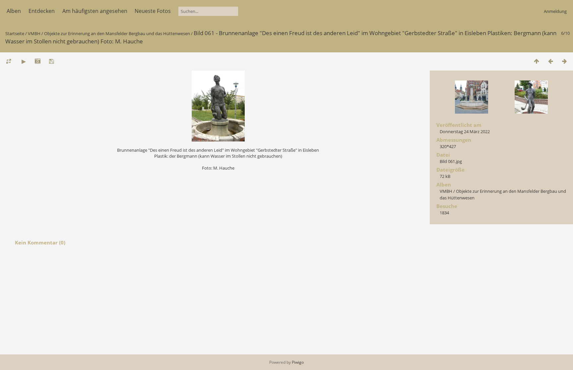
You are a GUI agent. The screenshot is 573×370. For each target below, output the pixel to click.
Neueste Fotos (153, 11)
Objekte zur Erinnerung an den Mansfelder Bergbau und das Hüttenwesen (117, 33)
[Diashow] (24, 61)
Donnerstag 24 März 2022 (465, 131)
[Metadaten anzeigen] (37, 61)
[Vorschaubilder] (536, 61)
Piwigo (298, 362)
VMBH (34, 33)
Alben (14, 11)
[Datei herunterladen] (51, 61)
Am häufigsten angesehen (94, 11)
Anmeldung (555, 11)
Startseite (14, 33)
